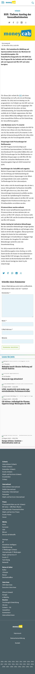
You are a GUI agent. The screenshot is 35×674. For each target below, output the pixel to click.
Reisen (4, 575)
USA (3, 530)
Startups (5, 539)
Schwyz (4, 479)
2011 (24, 664)
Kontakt (17, 643)
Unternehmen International (11, 487)
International (6, 484)
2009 (32, 664)
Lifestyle (5, 572)
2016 (5, 664)
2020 (24, 661)
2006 (11, 666)
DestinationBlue (7, 577)
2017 (2, 664)
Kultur (4, 570)
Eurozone (5, 527)
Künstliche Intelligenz (9, 545)
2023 (13, 661)
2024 (9, 661)
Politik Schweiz (7, 467)
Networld (5, 562)
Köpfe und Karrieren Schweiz (11, 474)
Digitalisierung (7, 547)
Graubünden (6, 477)
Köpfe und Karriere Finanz (11, 512)
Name (4, 321)
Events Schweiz (7, 472)
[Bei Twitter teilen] (9, 22)
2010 (28, 664)
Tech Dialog (6, 560)
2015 (9, 664)
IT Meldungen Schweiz (9, 550)
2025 (5, 661)
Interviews (5, 582)
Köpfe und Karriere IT (9, 555)
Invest (4, 517)
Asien (4, 524)
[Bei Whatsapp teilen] (17, 22)
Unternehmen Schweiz (9, 464)
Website (4, 338)
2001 (31, 666)
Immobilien (6, 610)
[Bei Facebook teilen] (13, 22)
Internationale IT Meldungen (11, 552)
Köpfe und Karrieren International (13, 497)
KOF (20, 95)
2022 (17, 661)
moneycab (7, 43)
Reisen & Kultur (7, 567)
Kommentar (6, 293)
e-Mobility (5, 597)
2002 (27, 666)
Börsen (4, 532)
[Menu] (3, 3)
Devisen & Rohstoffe (9, 535)
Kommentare (6, 612)
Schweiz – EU (6, 607)
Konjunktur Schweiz (8, 469)
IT (3, 542)
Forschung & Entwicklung (10, 602)
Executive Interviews (9, 587)
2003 (23, 666)
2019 (28, 661)
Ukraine (4, 605)
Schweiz (17, 11)
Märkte (4, 522)
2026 (2, 661)
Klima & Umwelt (7, 592)
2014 (13, 664)
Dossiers (5, 600)
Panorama (5, 494)
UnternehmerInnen (8, 615)
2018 (32, 661)
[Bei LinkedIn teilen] (21, 22)
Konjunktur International (10, 492)
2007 (7, 666)
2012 (21, 664)
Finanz (4, 502)
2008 (3, 666)
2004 (19, 666)
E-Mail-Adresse (7, 329)
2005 (15, 666)
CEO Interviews (7, 585)
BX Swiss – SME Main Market (11, 507)
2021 (21, 661)
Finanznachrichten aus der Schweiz (13, 504)
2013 (17, 664)
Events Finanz (6, 514)
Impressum (17, 633)
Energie (4, 595)
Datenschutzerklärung (17, 638)
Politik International (8, 489)
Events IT (5, 557)
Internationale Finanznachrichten (13, 509)
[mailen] (25, 22)
